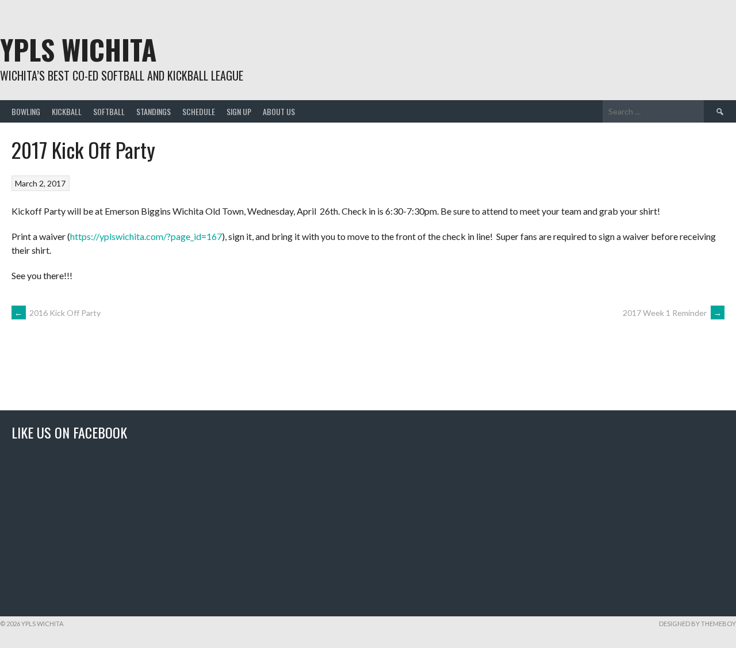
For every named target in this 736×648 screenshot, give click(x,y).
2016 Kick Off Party (57, 313)
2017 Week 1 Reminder (672, 313)
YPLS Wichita (78, 49)
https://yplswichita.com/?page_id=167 (146, 236)
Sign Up (239, 111)
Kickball (67, 111)
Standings (153, 111)
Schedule (198, 111)
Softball (109, 111)
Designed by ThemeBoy (697, 623)
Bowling (26, 111)
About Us (279, 111)
